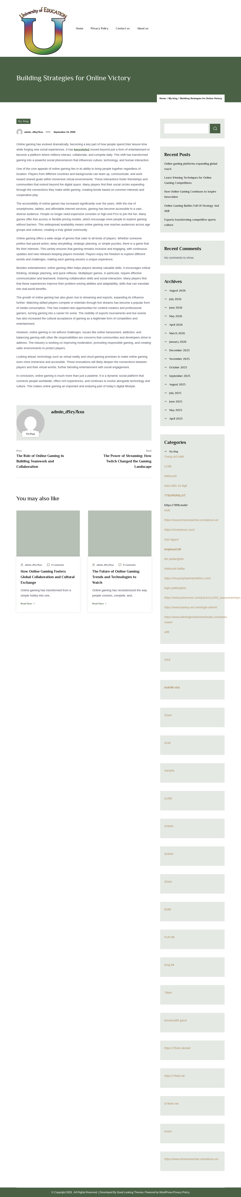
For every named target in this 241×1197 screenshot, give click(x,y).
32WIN (168, 826)
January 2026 (177, 341)
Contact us (123, 28)
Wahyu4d (170, 476)
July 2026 (175, 299)
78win (168, 992)
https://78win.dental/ (177, 1048)
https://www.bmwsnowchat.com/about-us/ (191, 520)
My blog (23, 121)
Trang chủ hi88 (174, 456)
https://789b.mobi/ (176, 505)
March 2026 (177, 333)
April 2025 (176, 418)
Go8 (167, 510)
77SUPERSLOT (175, 495)
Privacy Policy (99, 28)
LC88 (167, 466)
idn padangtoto (174, 559)
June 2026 (175, 307)
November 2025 (179, 358)
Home (79, 28)
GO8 (167, 743)
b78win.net (171, 1103)
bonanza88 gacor (175, 1020)
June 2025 (175, 401)
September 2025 (179, 376)
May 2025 (175, 410)
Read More (26, 603)
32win (168, 715)
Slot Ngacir (171, 539)
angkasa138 (172, 549)
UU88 (168, 798)
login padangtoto (175, 588)
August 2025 (177, 384)
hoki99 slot (172, 687)
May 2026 (175, 316)
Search (215, 128)
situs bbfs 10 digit (175, 485)
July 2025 (175, 393)
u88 (166, 632)
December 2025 (179, 350)
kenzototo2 (82, 149)
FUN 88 (169, 937)
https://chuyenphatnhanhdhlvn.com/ (187, 578)
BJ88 (167, 909)
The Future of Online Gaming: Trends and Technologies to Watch (116, 577)
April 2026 (176, 324)
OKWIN (169, 770)
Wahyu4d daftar (174, 568)
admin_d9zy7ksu (33, 132)
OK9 (167, 659)
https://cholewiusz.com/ (179, 529)
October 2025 (178, 367)
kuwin (168, 1131)
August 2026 (177, 290)
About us (142, 28)
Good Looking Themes (130, 1192)
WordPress (165, 1192)
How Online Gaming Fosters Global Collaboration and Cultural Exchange (48, 577)
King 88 (169, 965)
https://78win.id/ (174, 1075)
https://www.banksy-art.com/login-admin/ (190, 607)
